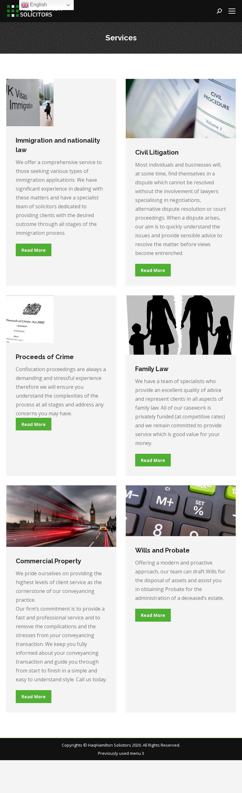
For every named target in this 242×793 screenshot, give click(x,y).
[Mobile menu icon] (232, 11)
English (38, 4)
